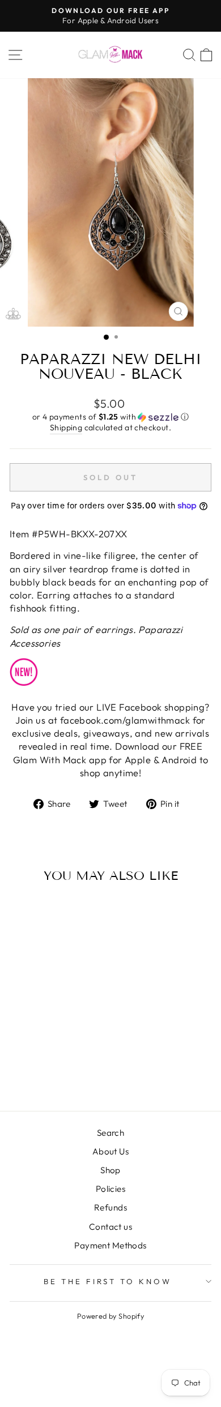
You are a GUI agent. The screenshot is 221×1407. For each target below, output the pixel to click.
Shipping (66, 427)
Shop (110, 1170)
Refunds (110, 1207)
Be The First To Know (108, 1281)
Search (110, 1132)
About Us (110, 1151)
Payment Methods (110, 1245)
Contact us (110, 1226)
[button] (110, 417)
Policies (110, 1188)
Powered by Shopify (110, 1315)
